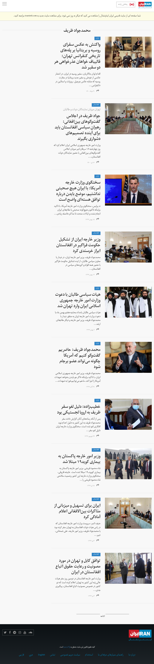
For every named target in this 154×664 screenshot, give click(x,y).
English (41, 655)
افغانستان (96, 105)
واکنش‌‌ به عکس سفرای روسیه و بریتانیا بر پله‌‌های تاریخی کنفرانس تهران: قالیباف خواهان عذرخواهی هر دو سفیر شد (77, 57)
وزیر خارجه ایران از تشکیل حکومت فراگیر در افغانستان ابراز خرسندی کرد (78, 245)
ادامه (102, 616)
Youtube (24, 632)
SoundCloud (30, 632)
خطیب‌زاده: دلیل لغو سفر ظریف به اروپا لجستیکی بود (78, 410)
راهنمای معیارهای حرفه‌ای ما (110, 655)
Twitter (5, 632)
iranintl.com (31, 16)
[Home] (143, 6)
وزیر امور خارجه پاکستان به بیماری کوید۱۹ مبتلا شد (79, 459)
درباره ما (131, 655)
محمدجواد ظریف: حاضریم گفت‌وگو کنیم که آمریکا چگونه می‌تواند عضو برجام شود (79, 359)
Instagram (19, 632)
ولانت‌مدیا (66, 647)
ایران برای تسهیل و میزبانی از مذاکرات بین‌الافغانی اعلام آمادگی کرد (77, 512)
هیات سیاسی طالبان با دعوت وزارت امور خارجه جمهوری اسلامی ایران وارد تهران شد (77, 301)
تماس (52, 655)
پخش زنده (122, 4)
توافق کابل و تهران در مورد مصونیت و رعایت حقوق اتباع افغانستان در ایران (77, 567)
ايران (97, 38)
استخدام (89, 655)
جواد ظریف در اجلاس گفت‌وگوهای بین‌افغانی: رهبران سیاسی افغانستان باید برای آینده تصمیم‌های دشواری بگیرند (77, 128)
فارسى (21, 655)
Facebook (10, 632)
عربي (31, 655)
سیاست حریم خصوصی (70, 655)
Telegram (14, 632)
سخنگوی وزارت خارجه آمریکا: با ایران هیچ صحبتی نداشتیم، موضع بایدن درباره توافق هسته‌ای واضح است (78, 192)
